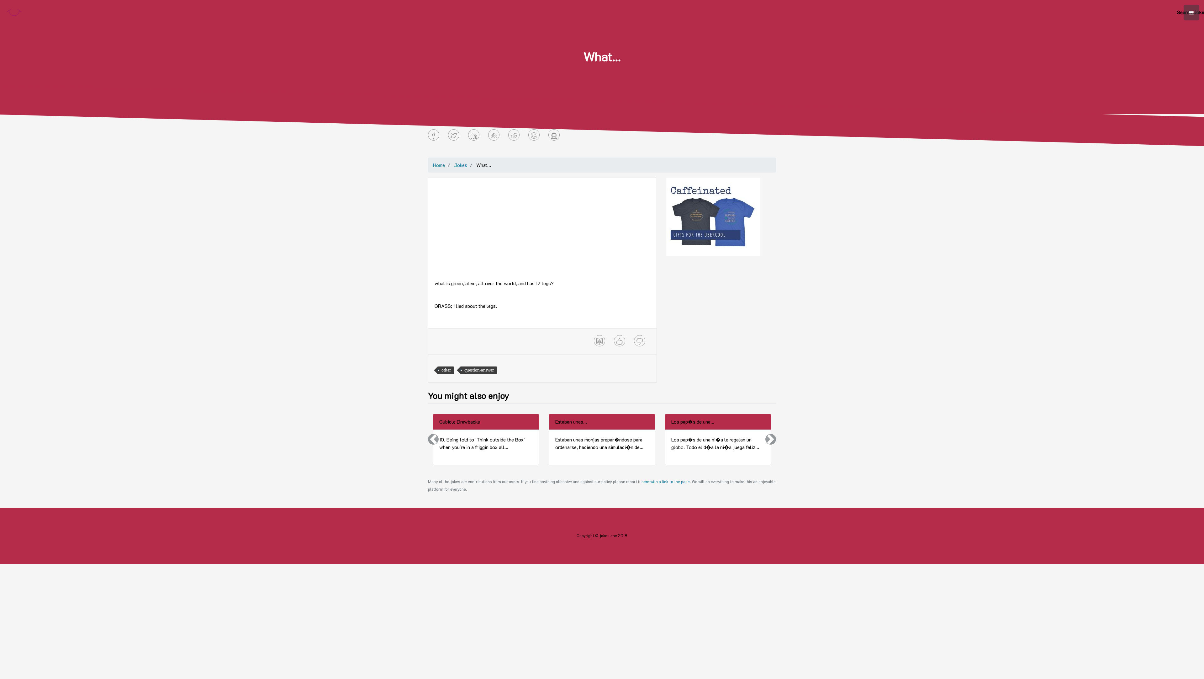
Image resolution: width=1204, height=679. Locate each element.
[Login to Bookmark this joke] (599, 340)
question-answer (479, 370)
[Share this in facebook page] (433, 135)
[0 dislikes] (639, 340)
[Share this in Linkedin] (473, 135)
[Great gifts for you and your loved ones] (713, 216)
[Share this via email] (554, 135)
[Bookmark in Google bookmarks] (534, 135)
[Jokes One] (14, 11)
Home (439, 165)
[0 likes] (619, 340)
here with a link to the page (666, 481)
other (446, 370)
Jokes (460, 165)
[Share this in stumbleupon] (493, 135)
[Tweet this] (453, 135)
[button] (433, 439)
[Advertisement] (542, 228)
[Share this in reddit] (514, 135)
